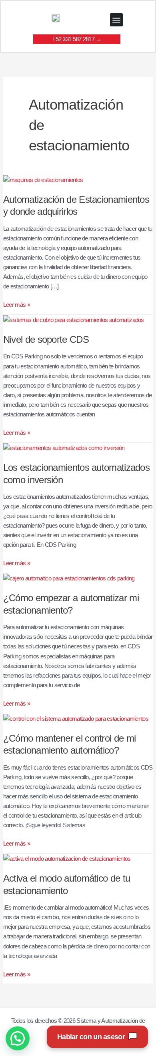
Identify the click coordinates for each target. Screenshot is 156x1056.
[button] (116, 19)
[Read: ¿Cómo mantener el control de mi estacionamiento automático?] (75, 718)
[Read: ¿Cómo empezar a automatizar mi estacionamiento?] (68, 578)
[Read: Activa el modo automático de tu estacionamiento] (67, 858)
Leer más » (16, 304)
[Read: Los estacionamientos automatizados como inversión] (64, 447)
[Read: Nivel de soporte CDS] (73, 319)
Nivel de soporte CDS (46, 339)
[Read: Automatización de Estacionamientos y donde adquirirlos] (43, 179)
